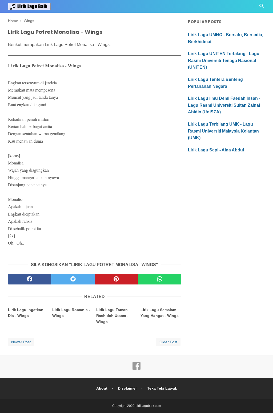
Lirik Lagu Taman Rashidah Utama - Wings (112, 316)
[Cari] (262, 7)
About (101, 388)
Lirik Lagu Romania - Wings (71, 313)
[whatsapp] (159, 279)
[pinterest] (116, 279)
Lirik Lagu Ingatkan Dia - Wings (25, 313)
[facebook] (29, 279)
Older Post (168, 342)
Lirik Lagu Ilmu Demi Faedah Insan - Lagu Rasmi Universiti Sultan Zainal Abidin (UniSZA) (224, 105)
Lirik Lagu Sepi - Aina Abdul (216, 150)
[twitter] (72, 279)
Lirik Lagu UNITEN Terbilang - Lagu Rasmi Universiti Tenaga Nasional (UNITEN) (223, 60)
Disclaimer (127, 388)
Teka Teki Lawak (162, 388)
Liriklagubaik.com (148, 406)
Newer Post (21, 342)
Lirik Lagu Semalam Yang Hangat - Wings (159, 313)
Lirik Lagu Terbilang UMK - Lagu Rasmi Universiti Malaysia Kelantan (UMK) (223, 131)
